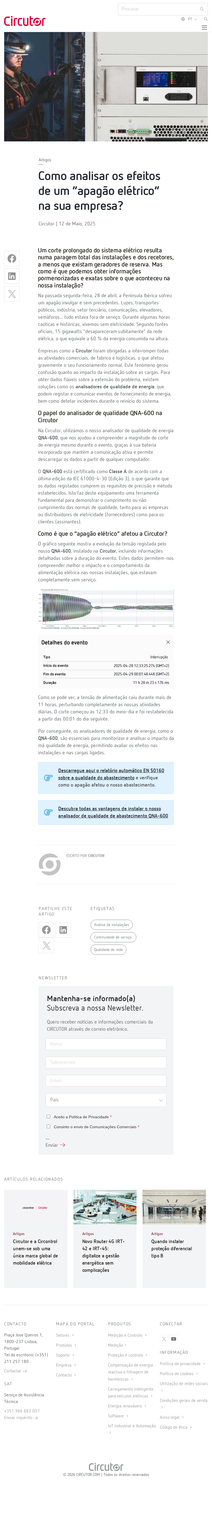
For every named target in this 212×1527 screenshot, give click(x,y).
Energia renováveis (125, 1406)
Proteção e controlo (126, 1355)
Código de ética (174, 1427)
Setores (63, 1335)
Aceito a (83, 1117)
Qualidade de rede (108, 950)
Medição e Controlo (126, 1335)
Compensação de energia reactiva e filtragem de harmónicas (130, 1372)
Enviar (52, 1145)
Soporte (63, 1355)
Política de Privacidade (89, 1117)
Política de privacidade (181, 1364)
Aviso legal (170, 1417)
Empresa (64, 1365)
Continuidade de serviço (113, 937)
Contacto (64, 1375)
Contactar (13, 1371)
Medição (115, 1345)
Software (116, 1416)
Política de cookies (177, 1374)
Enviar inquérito (18, 1418)
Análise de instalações (111, 925)
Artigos (45, 160)
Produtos (64, 1345)
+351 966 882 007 (22, 1411)
